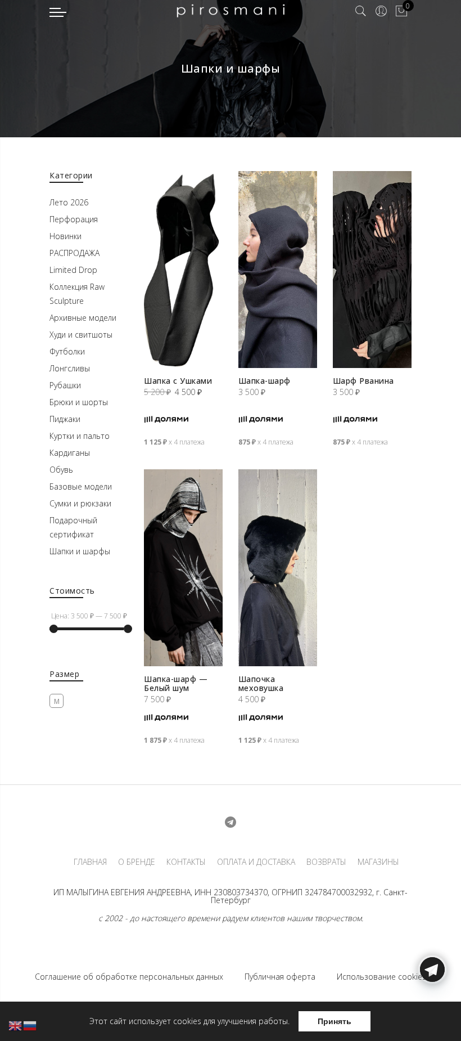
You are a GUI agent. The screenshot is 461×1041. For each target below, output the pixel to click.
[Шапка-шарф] (277, 269)
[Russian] (30, 1025)
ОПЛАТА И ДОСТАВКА (256, 862)
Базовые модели (80, 486)
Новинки (65, 236)
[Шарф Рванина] (372, 269)
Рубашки (65, 385)
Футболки (67, 351)
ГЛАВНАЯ (90, 862)
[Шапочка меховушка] (277, 567)
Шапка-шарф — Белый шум (175, 683)
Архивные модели (82, 317)
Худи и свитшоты (80, 334)
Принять (334, 1021)
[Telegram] (432, 1014)
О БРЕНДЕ (136, 862)
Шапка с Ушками (178, 380)
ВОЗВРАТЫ (326, 862)
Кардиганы (69, 452)
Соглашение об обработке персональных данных (129, 976)
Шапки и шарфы (79, 551)
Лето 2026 (68, 202)
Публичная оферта (280, 976)
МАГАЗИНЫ (378, 862)
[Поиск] (361, 11)
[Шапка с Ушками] (183, 269)
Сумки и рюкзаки (80, 503)
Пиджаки (64, 419)
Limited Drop (73, 269)
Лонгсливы (69, 368)
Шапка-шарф (264, 380)
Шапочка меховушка (261, 683)
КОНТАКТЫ (186, 862)
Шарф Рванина (363, 380)
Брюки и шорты (78, 402)
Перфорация (73, 219)
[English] (15, 1025)
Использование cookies (381, 976)
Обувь (61, 469)
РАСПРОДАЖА (74, 253)
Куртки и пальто (79, 435)
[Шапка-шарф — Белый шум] (183, 567)
